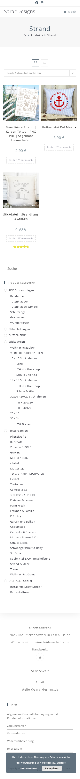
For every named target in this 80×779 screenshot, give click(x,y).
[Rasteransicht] (35, 62)
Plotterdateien (18, 430)
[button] (25, 90)
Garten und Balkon (22, 521)
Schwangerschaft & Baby (26, 548)
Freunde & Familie (22, 511)
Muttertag (17, 468)
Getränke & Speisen (23, 532)
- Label (14, 463)
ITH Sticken (24, 424)
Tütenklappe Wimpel (24, 306)
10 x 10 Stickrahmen (23, 358)
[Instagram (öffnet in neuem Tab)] (42, 3)
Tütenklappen (19, 301)
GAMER (15, 452)
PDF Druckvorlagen (21, 290)
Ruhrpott (16, 442)
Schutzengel (18, 312)
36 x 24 (14, 418)
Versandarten (16, 733)
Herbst (14, 479)
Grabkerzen (18, 317)
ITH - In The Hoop (28, 369)
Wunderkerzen (20, 323)
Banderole (17, 296)
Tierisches (16, 484)
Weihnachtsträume (23, 574)
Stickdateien (17, 341)
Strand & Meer (20, 564)
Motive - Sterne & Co (24, 537)
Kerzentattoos (19, 592)
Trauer (14, 569)
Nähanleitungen (19, 329)
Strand (51, 35)
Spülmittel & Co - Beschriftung (30, 558)
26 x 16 (14, 413)
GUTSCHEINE (17, 335)
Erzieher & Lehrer (21, 500)
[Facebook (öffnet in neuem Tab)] (37, 3)
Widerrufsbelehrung (20, 741)
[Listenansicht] (44, 62)
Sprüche (15, 553)
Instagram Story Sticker (26, 587)
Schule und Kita (26, 375)
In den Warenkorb (21, 160)
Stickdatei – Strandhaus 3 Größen (21, 216)
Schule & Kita (25, 391)
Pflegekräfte (18, 436)
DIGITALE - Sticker (20, 581)
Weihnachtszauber (22, 347)
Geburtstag (17, 527)
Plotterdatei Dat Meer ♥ (59, 127)
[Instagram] (40, 657)
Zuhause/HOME (20, 447)
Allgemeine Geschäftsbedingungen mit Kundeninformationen (32, 716)
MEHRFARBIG (19, 458)
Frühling (15, 516)
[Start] (25, 35)
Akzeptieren (52, 768)
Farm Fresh (17, 505)
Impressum (14, 748)
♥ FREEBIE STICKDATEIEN (26, 353)
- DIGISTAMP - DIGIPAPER (27, 473)
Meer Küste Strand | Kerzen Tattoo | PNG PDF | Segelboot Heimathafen (21, 133)
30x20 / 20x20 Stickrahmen (28, 396)
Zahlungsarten (16, 726)
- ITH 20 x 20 (24, 402)
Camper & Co (19, 490)
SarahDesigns (19, 11)
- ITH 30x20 (23, 408)
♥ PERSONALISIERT (22, 495)
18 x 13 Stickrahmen (23, 380)
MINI (19, 364)
